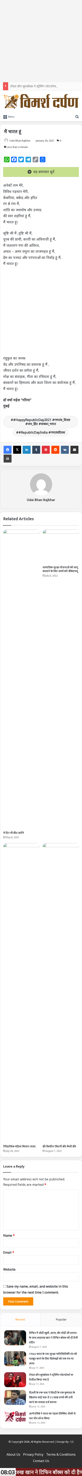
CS (72, 1441)
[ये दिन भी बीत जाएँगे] (21, 679)
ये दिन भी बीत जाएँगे (13, 833)
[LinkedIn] (27, 450)
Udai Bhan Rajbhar (19, 140)
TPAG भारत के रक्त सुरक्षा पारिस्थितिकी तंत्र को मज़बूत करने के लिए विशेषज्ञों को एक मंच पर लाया (53, 1359)
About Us (13, 1454)
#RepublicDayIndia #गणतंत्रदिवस (42, 432)
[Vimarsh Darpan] (41, 101)
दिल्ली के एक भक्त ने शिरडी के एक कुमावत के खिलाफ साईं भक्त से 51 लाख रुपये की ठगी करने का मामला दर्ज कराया (52, 1397)
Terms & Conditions (61, 1454)
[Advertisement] (41, 41)
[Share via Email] (74, 450)
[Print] (8, 459)
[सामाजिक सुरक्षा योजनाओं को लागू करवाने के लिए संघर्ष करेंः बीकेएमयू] (61, 547)
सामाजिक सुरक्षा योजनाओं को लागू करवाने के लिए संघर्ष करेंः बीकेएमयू (60, 569)
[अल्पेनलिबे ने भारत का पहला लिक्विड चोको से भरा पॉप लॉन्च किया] (15, 1416)
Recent (20, 1319)
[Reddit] (55, 450)
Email (8, 1252)
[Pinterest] (46, 450)
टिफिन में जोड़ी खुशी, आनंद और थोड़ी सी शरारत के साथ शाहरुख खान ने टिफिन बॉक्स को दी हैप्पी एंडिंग (53, 1338)
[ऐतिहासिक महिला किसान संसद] (21, 993)
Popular (61, 1319)
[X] (17, 450)
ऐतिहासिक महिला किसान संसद (19, 1146)
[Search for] (77, 116)
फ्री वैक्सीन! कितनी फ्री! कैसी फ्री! (59, 1146)
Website (9, 1269)
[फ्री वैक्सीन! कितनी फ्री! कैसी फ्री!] (61, 993)
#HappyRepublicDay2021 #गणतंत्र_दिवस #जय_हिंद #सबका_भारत (41, 422)
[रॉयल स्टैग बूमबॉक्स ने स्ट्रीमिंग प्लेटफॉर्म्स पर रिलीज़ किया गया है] (15, 1379)
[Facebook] (8, 450)
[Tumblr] (36, 450)
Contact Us (41, 1461)
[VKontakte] (65, 450)
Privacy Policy (33, 1454)
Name (9, 1235)
